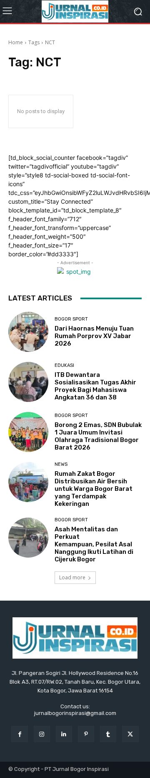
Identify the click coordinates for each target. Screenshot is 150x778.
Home (15, 42)
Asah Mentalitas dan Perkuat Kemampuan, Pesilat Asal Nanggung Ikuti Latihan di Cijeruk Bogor (94, 544)
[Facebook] (19, 734)
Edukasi (64, 365)
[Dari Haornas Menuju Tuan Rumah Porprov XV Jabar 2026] (28, 332)
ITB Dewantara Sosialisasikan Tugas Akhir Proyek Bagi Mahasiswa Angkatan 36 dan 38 (95, 386)
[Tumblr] (108, 734)
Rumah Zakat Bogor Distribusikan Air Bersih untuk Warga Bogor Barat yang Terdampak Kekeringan (93, 489)
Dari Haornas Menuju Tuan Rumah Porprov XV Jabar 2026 (94, 336)
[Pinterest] (86, 734)
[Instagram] (42, 734)
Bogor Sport (71, 319)
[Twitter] (130, 734)
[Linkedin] (64, 734)
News (61, 464)
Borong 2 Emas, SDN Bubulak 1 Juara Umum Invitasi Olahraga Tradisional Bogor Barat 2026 (98, 436)
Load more (72, 577)
